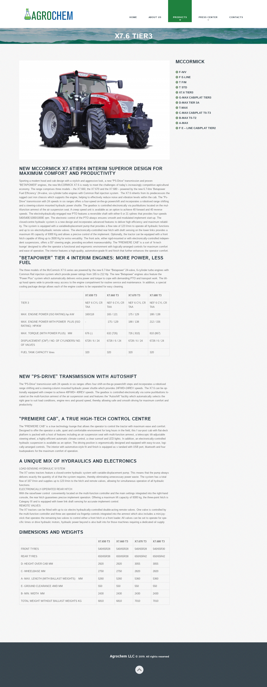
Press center (206, 19)
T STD (183, 87)
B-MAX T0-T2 (187, 117)
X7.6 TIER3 (186, 92)
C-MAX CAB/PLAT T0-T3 (195, 112)
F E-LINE (185, 77)
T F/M (182, 82)
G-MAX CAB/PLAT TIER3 (195, 97)
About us (155, 17)
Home (133, 17)
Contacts (236, 17)
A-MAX (183, 123)
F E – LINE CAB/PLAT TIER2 (197, 128)
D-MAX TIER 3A (189, 102)
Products (177, 19)
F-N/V (182, 72)
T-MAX (183, 107)
